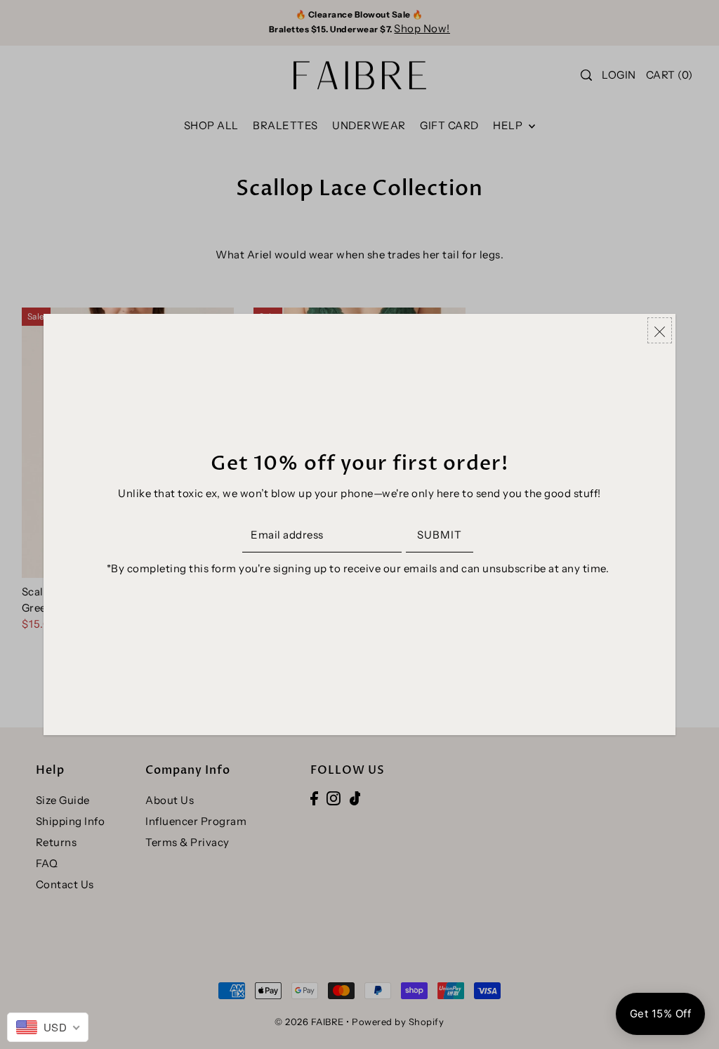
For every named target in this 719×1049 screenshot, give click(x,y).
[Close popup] (659, 330)
